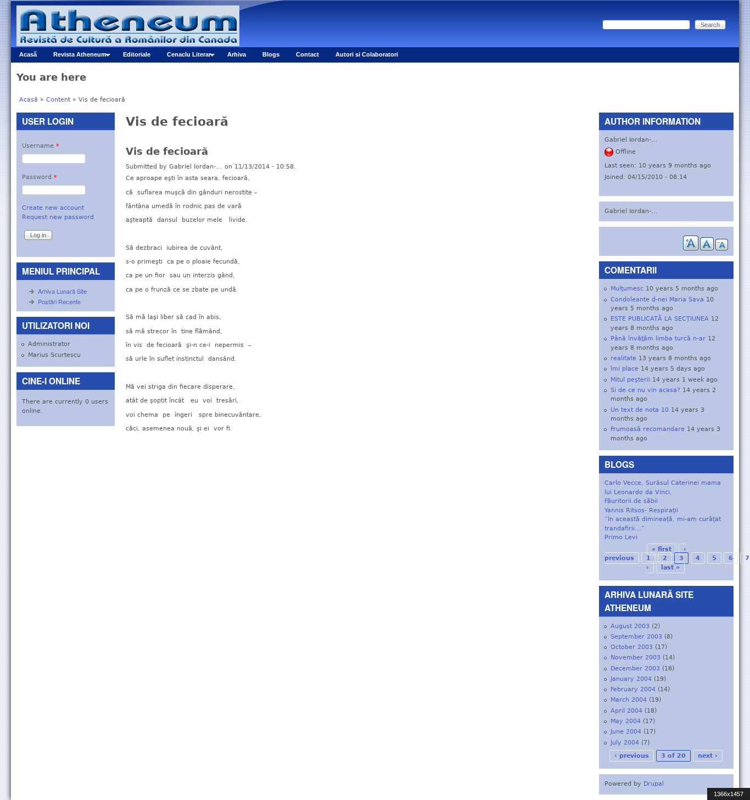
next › (708, 755)
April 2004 (626, 710)
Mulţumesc (627, 288)
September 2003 (636, 636)
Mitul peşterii (630, 379)
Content (58, 99)
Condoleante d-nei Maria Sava (657, 299)
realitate (623, 358)
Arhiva (236, 54)
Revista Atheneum (76, 57)
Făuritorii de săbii (631, 501)
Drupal (653, 783)
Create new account (53, 207)
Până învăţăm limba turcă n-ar (658, 338)
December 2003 (635, 668)
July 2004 (625, 742)
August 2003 (630, 626)
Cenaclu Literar (185, 57)
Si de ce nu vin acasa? (645, 390)
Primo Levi (621, 537)
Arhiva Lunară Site (62, 291)
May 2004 (626, 721)
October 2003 (632, 647)
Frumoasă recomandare (648, 429)
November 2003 (636, 657)
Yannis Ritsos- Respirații (641, 510)
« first (661, 549)
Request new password (58, 217)
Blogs (270, 54)
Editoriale (136, 54)
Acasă (28, 54)
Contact (307, 54)
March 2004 (629, 699)
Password (39, 177)
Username (40, 145)
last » (670, 567)
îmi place (625, 368)
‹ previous (631, 755)
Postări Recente (59, 301)
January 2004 (631, 678)
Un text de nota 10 (640, 409)
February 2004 (633, 689)
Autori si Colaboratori (366, 54)
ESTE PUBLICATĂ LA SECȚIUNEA (660, 318)
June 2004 (626, 731)
